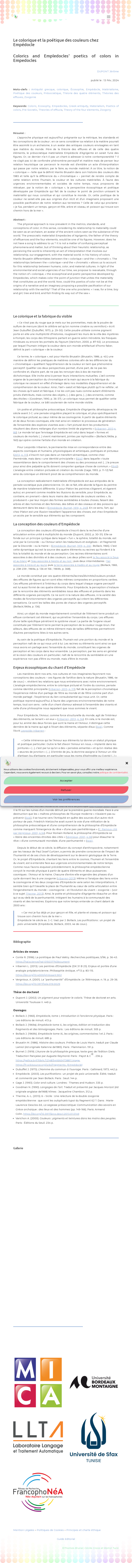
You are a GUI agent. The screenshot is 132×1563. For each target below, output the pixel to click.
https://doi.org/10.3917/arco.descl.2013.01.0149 (51, 1113)
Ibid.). (90, 840)
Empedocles (59, 106)
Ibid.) (80, 458)
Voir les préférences (66, 799)
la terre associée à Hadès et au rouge (77, 565)
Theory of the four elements (81, 109)
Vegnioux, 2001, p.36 (79, 837)
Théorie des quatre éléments (81, 93)
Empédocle (93, 89)
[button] (127, 763)
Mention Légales (23, 1530)
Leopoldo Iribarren (32, 730)
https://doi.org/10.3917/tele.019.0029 (38, 984)
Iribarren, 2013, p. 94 (70, 719)
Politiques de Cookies (50, 1530)
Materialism (97, 106)
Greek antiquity (78, 106)
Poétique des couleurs (27, 93)
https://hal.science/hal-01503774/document (43, 961)
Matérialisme (110, 89)
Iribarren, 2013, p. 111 (62, 689)
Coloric (32, 106)
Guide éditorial (66, 1539)
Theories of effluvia (50, 109)
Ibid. (114, 466)
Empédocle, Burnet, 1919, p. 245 (67, 507)
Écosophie (77, 89)
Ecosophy (44, 106)
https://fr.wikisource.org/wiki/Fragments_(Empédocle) (49, 1064)
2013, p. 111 (20, 454)
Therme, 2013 (34, 893)
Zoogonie (30, 97)
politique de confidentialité (114, 772)
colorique (62, 89)
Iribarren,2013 (66, 878)
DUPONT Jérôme (108, 71)
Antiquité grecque (43, 89)
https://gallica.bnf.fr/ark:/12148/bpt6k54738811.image (48, 1060)
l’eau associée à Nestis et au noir (51, 561)
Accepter (66, 780)
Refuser (66, 790)
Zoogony (105, 109)
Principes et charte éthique (83, 1530)
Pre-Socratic (29, 109)
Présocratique (52, 93)
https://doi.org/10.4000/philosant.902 (39, 975)
